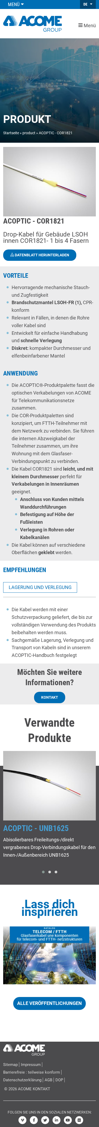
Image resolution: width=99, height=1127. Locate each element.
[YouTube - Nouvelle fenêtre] (68, 1120)
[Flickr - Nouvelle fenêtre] (79, 1120)
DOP (59, 1080)
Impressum (31, 1064)
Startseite (11, 133)
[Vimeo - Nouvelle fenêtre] (22, 1120)
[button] (43, 872)
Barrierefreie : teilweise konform (31, 1072)
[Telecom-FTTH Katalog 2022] (49, 955)
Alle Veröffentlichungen (49, 1003)
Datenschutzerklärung (22, 1080)
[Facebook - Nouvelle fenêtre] (34, 1120)
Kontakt (49, 697)
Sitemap (10, 1064)
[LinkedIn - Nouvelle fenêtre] (56, 1120)
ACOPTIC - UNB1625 (36, 828)
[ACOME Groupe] (24, 1049)
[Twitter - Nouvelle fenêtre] (45, 1120)
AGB (48, 1080)
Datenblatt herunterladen (41, 255)
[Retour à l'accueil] (32, 23)
